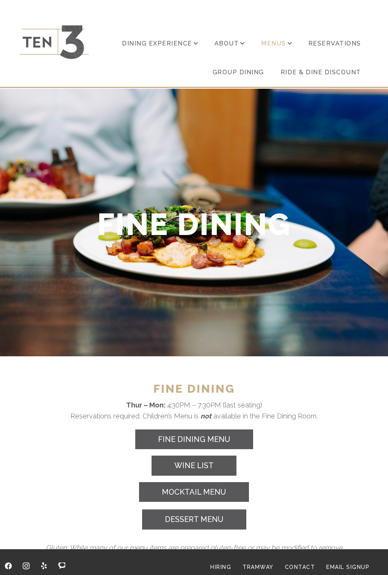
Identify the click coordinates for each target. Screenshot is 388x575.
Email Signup (347, 567)
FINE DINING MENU (194, 439)
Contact (300, 567)
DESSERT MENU (194, 519)
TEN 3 (54, 41)
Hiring (220, 567)
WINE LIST (194, 465)
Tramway (258, 567)
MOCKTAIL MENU (194, 492)
